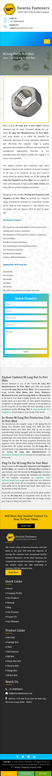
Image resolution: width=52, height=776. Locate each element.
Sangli (43, 409)
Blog (9, 607)
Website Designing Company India (28, 767)
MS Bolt (10, 656)
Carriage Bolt (13, 642)
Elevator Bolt (13, 666)
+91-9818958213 (17, 21)
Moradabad (6, 455)
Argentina (39, 478)
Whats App (27, 773)
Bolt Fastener (13, 651)
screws (42, 184)
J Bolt (9, 647)
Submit (26, 352)
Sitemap (10, 602)
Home (5, 58)
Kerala (22, 455)
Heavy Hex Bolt (14, 661)
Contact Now (26, 526)
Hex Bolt (11, 637)
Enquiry (44, 773)
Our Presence (13, 612)
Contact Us (12, 617)
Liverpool (15, 455)
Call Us (9, 773)
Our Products (13, 598)
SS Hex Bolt (12, 675)
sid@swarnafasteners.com (21, 28)
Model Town (14, 480)
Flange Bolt (12, 670)
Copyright (7, 762)
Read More (13, 572)
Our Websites (13, 621)
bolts (36, 184)
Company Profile (14, 593)
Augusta (36, 409)
